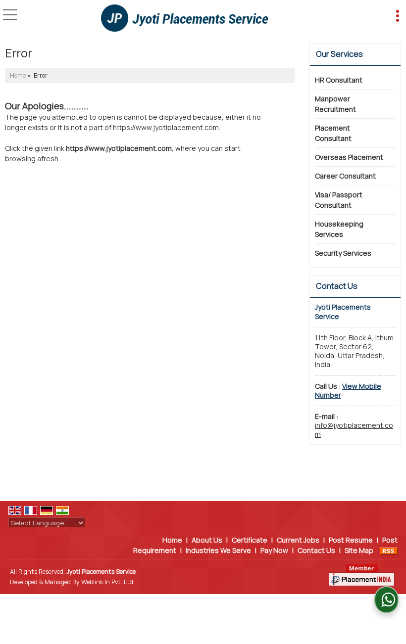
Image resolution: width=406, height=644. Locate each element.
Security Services (343, 253)
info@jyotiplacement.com (354, 429)
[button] (348, 390)
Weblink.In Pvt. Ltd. (108, 582)
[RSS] (389, 550)
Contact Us (316, 550)
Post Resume (351, 540)
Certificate (249, 540)
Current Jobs (298, 540)
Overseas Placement (349, 157)
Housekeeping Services (339, 229)
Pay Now (274, 550)
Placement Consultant (333, 133)
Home (18, 75)
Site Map (359, 550)
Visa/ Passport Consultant (338, 200)
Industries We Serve (218, 550)
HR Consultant (338, 80)
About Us (207, 540)
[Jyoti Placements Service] (184, 18)
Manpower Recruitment (335, 104)
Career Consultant (345, 176)
